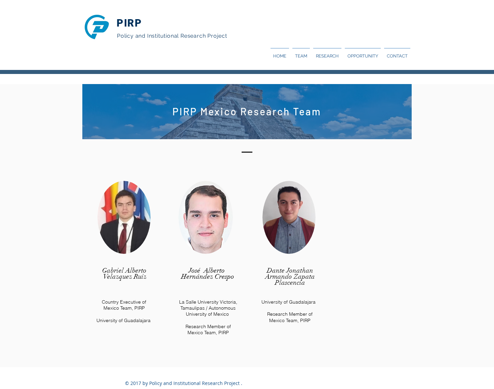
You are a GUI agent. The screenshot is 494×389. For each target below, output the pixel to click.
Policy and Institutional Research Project (172, 36)
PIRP (129, 23)
